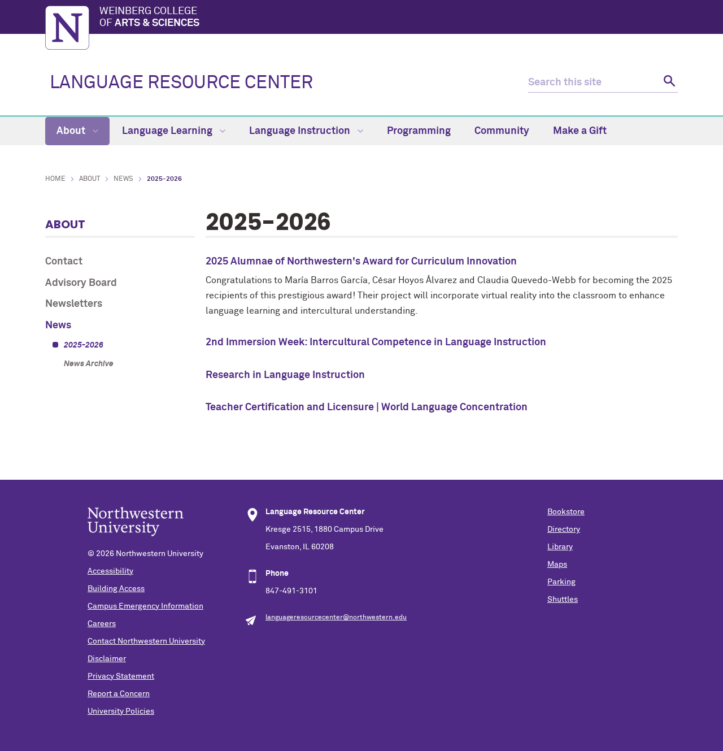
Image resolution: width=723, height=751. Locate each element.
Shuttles (562, 600)
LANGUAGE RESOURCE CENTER (181, 83)
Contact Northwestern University (146, 641)
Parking (561, 582)
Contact (63, 262)
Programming (419, 131)
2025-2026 (83, 345)
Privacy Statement (121, 676)
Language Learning (168, 131)
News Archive (89, 364)
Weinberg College (149, 17)
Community (501, 131)
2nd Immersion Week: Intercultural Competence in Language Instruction (376, 342)
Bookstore (566, 512)
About (72, 131)
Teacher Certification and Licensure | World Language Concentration (367, 407)
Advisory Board (81, 283)
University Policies (121, 711)
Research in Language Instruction (285, 375)
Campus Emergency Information (145, 606)
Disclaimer (107, 659)
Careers (102, 624)
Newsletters (73, 304)
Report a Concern (119, 694)
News (123, 179)
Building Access (116, 589)
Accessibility (110, 571)
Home (55, 179)
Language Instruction (300, 131)
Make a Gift (580, 131)
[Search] (668, 83)
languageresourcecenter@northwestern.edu (336, 617)
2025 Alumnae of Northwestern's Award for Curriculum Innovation (361, 262)
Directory (563, 529)
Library (560, 547)
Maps (557, 564)
